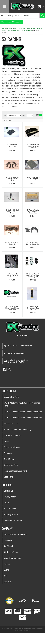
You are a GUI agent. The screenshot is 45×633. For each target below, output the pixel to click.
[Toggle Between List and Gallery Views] (38, 115)
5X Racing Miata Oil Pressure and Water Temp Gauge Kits (32, 275)
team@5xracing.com (16, 353)
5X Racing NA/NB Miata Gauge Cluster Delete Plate (12, 308)
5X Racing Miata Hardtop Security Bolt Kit (12, 275)
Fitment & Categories (14, 22)
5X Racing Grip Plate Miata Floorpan (33, 178)
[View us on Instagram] (9, 370)
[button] (22, 15)
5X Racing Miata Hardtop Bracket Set (32, 243)
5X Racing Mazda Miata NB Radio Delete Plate (33, 211)
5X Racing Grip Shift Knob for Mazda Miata (12, 211)
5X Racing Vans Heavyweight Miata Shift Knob (33, 308)
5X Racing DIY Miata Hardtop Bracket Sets (12, 178)
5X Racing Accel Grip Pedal (12, 145)
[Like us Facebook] (4, 370)
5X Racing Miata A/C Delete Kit (12, 243)
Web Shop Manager (23, 630)
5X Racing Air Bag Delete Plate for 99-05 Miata (33, 146)
